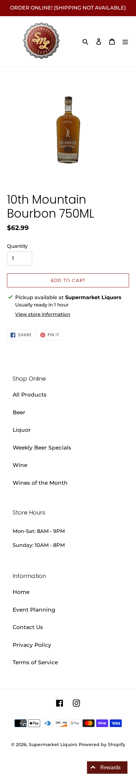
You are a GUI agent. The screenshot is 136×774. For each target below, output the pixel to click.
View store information (42, 314)
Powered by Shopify (102, 744)
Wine (20, 465)
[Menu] (125, 41)
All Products (29, 394)
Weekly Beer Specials (42, 447)
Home (21, 592)
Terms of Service (35, 662)
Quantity (17, 246)
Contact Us (28, 627)
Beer (19, 412)
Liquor (22, 430)
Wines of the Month (40, 483)
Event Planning (34, 610)
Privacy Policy (32, 645)
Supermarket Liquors (53, 744)
